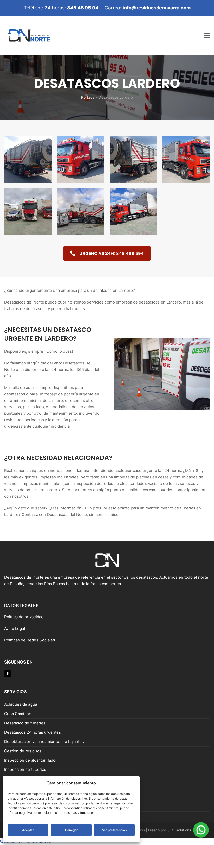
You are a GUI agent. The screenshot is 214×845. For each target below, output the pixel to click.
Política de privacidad (24, 616)
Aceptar (28, 830)
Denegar (71, 830)
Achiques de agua (20, 704)
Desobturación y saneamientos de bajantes (44, 741)
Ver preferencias (114, 830)
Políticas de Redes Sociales (29, 640)
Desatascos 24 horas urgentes (32, 732)
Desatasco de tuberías (24, 723)
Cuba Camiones (18, 713)
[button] (207, 35)
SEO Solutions (179, 830)
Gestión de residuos (22, 750)
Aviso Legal (15, 628)
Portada (88, 97)
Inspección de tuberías (25, 769)
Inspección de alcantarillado (30, 760)
